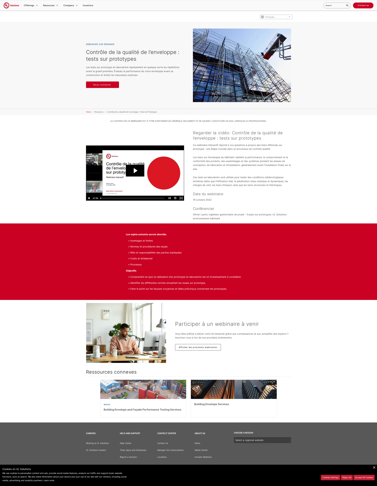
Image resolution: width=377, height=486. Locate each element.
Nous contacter (102, 84)
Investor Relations (203, 457)
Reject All (346, 477)
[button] (31, 5)
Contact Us (162, 443)
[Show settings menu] (175, 198)
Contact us (363, 5)
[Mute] (169, 198)
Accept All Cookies (364, 477)
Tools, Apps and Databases (133, 450)
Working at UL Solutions (97, 443)
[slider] (133, 198)
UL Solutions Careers (96, 450)
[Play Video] (89, 198)
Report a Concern (128, 457)
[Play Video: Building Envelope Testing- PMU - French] (135, 171)
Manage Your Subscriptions (170, 450)
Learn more (48, 480)
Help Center (125, 443)
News (197, 443)
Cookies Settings (330, 477)
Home (88, 112)
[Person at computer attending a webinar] (126, 333)
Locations (162, 457)
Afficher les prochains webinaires (198, 347)
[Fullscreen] (181, 198)
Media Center (201, 450)
